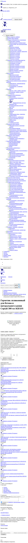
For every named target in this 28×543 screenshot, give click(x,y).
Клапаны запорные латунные (17, 66)
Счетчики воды (14, 85)
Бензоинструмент (14, 75)
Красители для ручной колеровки (18, 109)
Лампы (12, 243)
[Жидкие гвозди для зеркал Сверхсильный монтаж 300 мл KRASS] (14, 438)
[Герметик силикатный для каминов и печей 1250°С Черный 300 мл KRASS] (14, 426)
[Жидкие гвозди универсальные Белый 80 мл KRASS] (14, 475)
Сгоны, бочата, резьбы (15, 50)
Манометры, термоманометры (17, 83)
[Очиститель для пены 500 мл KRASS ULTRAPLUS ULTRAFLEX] (14, 401)
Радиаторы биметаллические (17, 154)
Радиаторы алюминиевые (16, 153)
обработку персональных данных (16, 502)
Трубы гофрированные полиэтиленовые (15, 218)
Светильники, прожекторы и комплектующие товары (17, 246)
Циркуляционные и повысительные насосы (15, 133)
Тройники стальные (15, 53)
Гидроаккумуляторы (15, 128)
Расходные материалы (15, 76)
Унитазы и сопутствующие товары (18, 176)
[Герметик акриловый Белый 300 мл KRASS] (15, 390)
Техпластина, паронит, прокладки (18, 51)
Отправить (3, 534)
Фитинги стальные (15, 55)
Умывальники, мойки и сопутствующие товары (15, 174)
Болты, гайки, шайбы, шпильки (18, 90)
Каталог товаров (9, 35)
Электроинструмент (15, 77)
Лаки (11, 112)
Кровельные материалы (16, 186)
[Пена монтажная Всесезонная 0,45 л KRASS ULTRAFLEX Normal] (14, 381)
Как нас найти (6, 10)
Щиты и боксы (14, 250)
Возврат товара (7, 255)
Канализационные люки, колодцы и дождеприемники (18, 212)
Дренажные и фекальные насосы (18, 129)
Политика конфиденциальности (11, 492)
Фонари (12, 248)
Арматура (11, 193)
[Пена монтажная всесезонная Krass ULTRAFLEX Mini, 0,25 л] (14, 462)
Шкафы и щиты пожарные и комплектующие (16, 139)
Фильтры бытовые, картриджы (17, 230)
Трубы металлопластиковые (17, 220)
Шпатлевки (13, 120)
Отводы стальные (14, 47)
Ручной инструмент (15, 79)
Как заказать (6, 490)
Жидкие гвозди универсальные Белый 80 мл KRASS (13, 476)
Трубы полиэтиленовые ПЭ (17, 224)
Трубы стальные (13, 225)
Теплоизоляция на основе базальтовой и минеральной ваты (17, 191)
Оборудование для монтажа (17, 214)
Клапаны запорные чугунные (17, 67)
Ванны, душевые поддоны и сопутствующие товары (16, 164)
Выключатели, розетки (16, 235)
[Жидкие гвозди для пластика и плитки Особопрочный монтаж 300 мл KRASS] (14, 450)
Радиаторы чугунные (15, 156)
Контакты (5, 256)
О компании (6, 251)
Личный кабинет (6, 29)
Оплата (5, 252)
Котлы (10, 146)
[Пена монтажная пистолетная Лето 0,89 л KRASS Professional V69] (14, 369)
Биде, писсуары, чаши (15, 162)
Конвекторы (12, 157)
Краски (12, 111)
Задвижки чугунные (15, 63)
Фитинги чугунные (15, 57)
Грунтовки (13, 96)
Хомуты (12, 93)
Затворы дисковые (14, 64)
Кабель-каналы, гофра (15, 237)
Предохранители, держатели (17, 244)
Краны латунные (14, 69)
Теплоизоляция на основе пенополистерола (16, 195)
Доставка (5, 254)
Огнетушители (14, 137)
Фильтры (12, 228)
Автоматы (12, 234)
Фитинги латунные (15, 54)
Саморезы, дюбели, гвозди (16, 92)
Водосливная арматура (16, 169)
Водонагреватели (13, 143)
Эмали (12, 121)
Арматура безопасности (16, 61)
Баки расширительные (14, 142)
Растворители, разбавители (17, 117)
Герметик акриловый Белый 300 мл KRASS (11, 392)
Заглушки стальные (15, 41)
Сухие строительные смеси (17, 189)
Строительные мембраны (16, 183)
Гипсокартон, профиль (15, 185)
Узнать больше (4, 525)
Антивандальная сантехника (17, 160)
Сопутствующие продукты (16, 118)
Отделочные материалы (16, 188)
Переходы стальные (15, 48)
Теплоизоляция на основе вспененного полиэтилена (16, 204)
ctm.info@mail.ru (5, 512)
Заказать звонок (18, 19)
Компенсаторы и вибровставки (18, 42)
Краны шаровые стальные (16, 70)
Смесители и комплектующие (17, 172)
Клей (11, 108)
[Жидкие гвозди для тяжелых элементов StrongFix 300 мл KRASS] (14, 414)
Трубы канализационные (15, 207)
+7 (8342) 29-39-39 (7, 19)
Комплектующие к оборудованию (18, 131)
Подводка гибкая (14, 170)
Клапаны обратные (15, 72)
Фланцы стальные (14, 58)
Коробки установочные (16, 241)
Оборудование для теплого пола (18, 216)
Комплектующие (13, 145)
